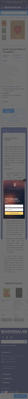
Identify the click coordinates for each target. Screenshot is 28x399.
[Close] (24, 180)
